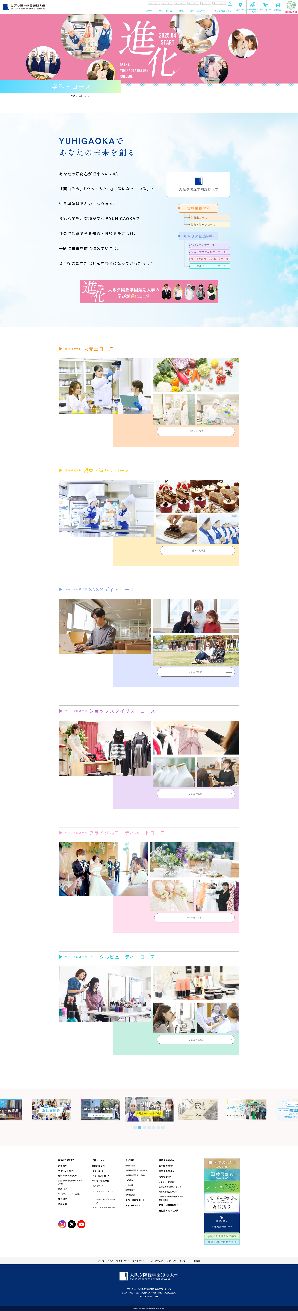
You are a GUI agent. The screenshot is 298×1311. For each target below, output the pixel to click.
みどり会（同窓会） (167, 1181)
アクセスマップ (105, 1260)
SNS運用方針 (157, 1260)
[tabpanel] (149, 1109)
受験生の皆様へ (154, 3)
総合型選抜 (130, 1165)
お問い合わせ (265, 9)
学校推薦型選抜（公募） (135, 1175)
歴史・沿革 (63, 1188)
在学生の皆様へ (168, 3)
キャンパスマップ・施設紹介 (70, 1193)
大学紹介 (150, 10)
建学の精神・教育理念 (67, 1175)
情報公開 (62, 1204)
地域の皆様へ (206, 3)
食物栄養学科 (98, 1165)
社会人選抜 (130, 1185)
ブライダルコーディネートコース (104, 1201)
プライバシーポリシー (177, 1260)
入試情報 (181, 10)
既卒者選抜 (130, 1190)
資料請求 (278, 9)
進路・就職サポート (200, 10)
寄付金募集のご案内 (252, 10)
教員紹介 (62, 1198)
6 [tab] (158, 1127)
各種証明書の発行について (170, 1186)
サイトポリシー (140, 1260)
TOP (73, 96)
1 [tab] (135, 1127)
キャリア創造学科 (100, 1180)
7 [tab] (163, 1127)
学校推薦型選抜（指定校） (136, 1170)
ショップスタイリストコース (104, 1193)
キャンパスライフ (223, 10)
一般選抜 (129, 1180)
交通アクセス (240, 9)
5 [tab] (153, 1127)
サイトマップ (122, 1260)
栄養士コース (98, 1171)
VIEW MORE (196, 431)
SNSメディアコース (101, 1186)
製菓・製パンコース (101, 1176)
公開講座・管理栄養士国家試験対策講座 (171, 1198)
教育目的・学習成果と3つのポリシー (70, 1182)
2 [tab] (139, 1127)
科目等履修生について (168, 1191)
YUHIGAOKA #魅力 (66, 1170)
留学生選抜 (130, 1194)
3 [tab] (144, 1127)
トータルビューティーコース (105, 1207)
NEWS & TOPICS (66, 1160)
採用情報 (195, 1260)
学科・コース (165, 10)
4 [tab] (149, 1127)
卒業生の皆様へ (181, 3)
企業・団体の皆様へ (220, 3)
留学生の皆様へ (194, 3)
